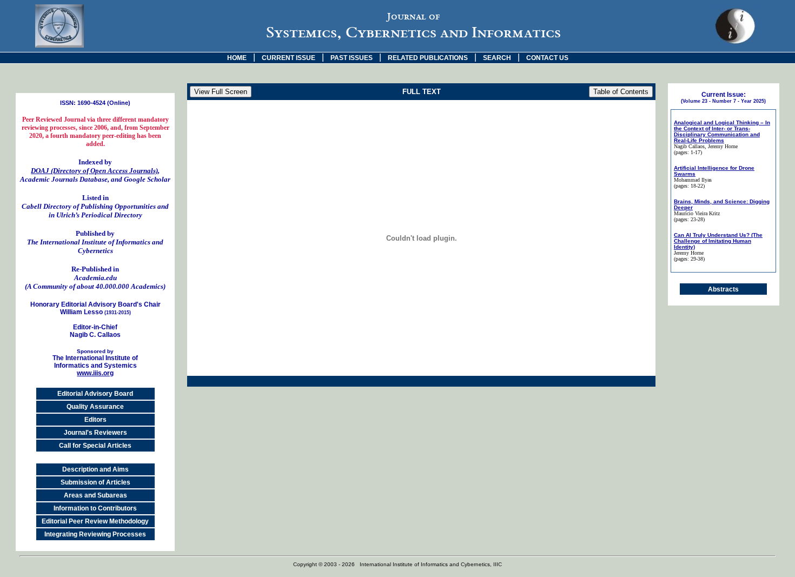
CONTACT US (547, 58)
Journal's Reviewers (95, 432)
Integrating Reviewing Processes (95, 534)
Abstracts (723, 289)
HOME (237, 58)
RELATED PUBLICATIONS (428, 58)
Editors (95, 419)
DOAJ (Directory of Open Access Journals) (94, 171)
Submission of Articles (95, 482)
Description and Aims (95, 469)
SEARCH (497, 58)
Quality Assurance (95, 406)
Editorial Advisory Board (95, 393)
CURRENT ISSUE (288, 58)
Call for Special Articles (95, 445)
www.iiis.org (95, 373)
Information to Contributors (95, 508)
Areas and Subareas (95, 495)
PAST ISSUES (351, 58)
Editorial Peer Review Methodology (95, 521)
